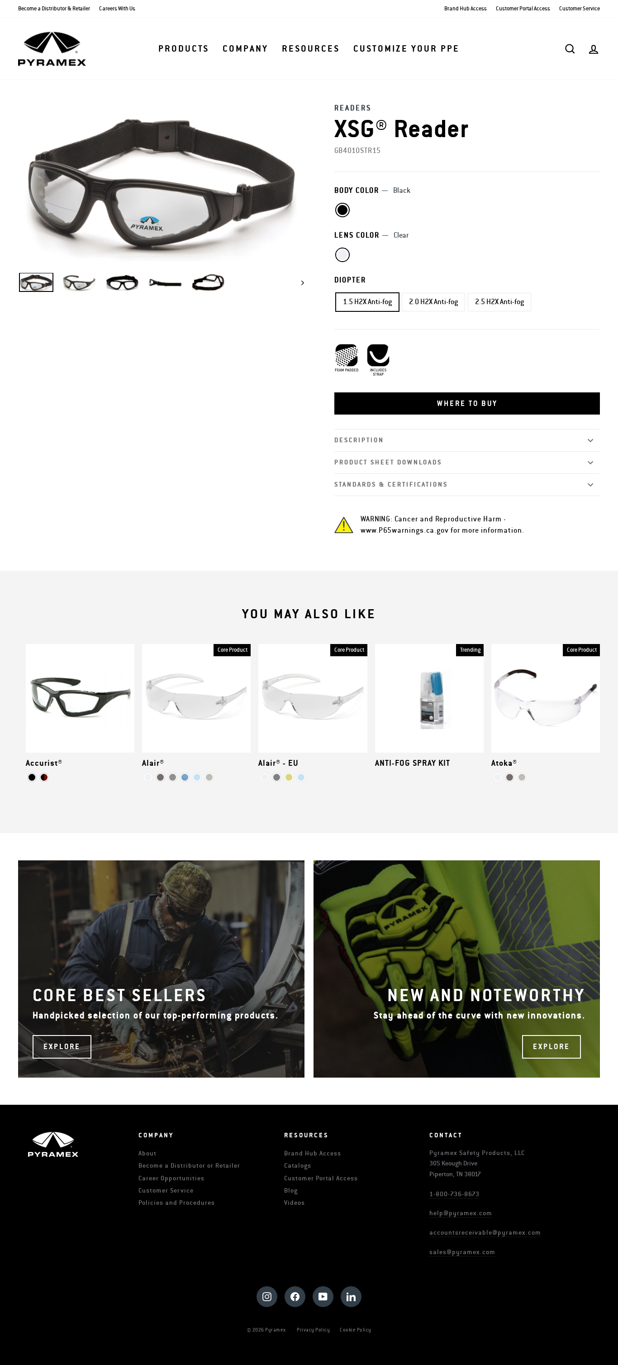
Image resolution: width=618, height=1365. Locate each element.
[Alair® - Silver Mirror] (172, 777)
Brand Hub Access (465, 8)
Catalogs (297, 1165)
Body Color (372, 190)
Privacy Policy (313, 1330)
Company (245, 48)
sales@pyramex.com (462, 1252)
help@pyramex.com (460, 1213)
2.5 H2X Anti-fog (499, 301)
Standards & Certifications (391, 484)
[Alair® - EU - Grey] (276, 777)
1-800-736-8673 (454, 1194)
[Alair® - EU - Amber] (289, 777)
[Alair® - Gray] (160, 777)
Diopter (350, 280)
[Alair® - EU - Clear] (264, 777)
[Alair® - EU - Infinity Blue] (301, 777)
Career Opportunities (171, 1178)
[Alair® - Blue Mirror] (185, 777)
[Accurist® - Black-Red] (44, 777)
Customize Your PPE (406, 48)
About (147, 1153)
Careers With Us (117, 8)
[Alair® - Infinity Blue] (197, 777)
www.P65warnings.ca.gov (405, 530)
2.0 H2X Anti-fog (433, 301)
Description (359, 440)
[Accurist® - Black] (32, 777)
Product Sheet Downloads (388, 462)
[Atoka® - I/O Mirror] (522, 777)
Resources (311, 48)
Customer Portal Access (523, 8)
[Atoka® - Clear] (497, 777)
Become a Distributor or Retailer (189, 1165)
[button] (467, 403)
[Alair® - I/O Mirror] (209, 777)
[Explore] (161, 969)
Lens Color (371, 235)
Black (342, 210)
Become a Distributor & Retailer (54, 8)
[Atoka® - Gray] (509, 777)
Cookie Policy (355, 1330)
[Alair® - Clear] (148, 777)
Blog (291, 1190)
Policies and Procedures (176, 1203)
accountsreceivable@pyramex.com (485, 1232)
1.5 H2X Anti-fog (367, 301)
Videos (294, 1203)
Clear (342, 254)
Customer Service (579, 8)
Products (183, 48)
